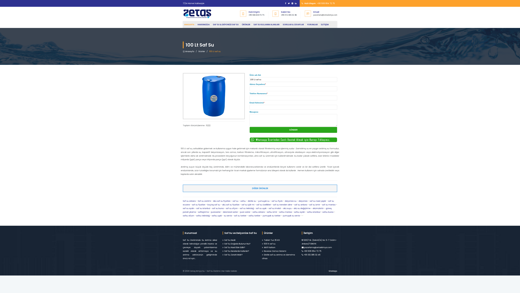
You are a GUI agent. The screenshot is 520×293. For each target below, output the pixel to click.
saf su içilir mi (248, 204)
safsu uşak (217, 215)
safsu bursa (327, 212)
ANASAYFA (189, 24)
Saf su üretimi (204, 201)
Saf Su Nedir (230, 240)
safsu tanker (254, 215)
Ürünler (201, 51)
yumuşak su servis (291, 215)
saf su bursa (218, 208)
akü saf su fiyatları (230, 204)
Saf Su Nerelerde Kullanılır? (236, 251)
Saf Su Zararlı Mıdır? (233, 254)
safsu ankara (259, 212)
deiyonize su (290, 201)
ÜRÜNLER (246, 24)
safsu (243, 201)
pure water (245, 212)
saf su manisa (328, 204)
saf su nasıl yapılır (318, 201)
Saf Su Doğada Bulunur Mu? (237, 243)
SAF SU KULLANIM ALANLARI (266, 24)
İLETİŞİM (325, 24)
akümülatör (318, 208)
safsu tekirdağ (203, 215)
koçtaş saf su (213, 204)
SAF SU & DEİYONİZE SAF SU (226, 24)
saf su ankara (300, 204)
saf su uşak (261, 208)
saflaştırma (203, 212)
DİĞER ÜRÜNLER (260, 188)
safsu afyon (188, 215)
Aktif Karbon (269, 247)
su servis (228, 215)
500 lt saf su (269, 243)
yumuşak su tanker (272, 215)
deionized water (230, 212)
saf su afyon (232, 208)
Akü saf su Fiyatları (221, 201)
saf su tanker (240, 215)
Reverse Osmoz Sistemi (275, 251)
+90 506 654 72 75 (256, 15)
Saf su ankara (189, 201)
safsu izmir (272, 212)
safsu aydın (299, 212)
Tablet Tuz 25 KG (272, 240)
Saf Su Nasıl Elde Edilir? (234, 247)
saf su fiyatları (198, 204)
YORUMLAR (312, 24)
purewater (216, 212)
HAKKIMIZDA (204, 24)
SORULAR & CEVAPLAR (293, 24)
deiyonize (303, 201)
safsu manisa (285, 212)
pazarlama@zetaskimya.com (318, 247)
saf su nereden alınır (282, 204)
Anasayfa (189, 51)
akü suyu (287, 208)
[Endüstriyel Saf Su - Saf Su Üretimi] (199, 13)
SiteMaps (333, 271)
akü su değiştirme (302, 208)
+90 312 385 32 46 (289, 15)
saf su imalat (275, 208)
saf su (235, 201)
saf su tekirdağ (247, 208)
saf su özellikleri (263, 204)
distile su (252, 201)
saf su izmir (314, 204)
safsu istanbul (313, 212)
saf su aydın (188, 208)
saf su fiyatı (277, 201)
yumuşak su (263, 201)
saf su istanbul (203, 208)
